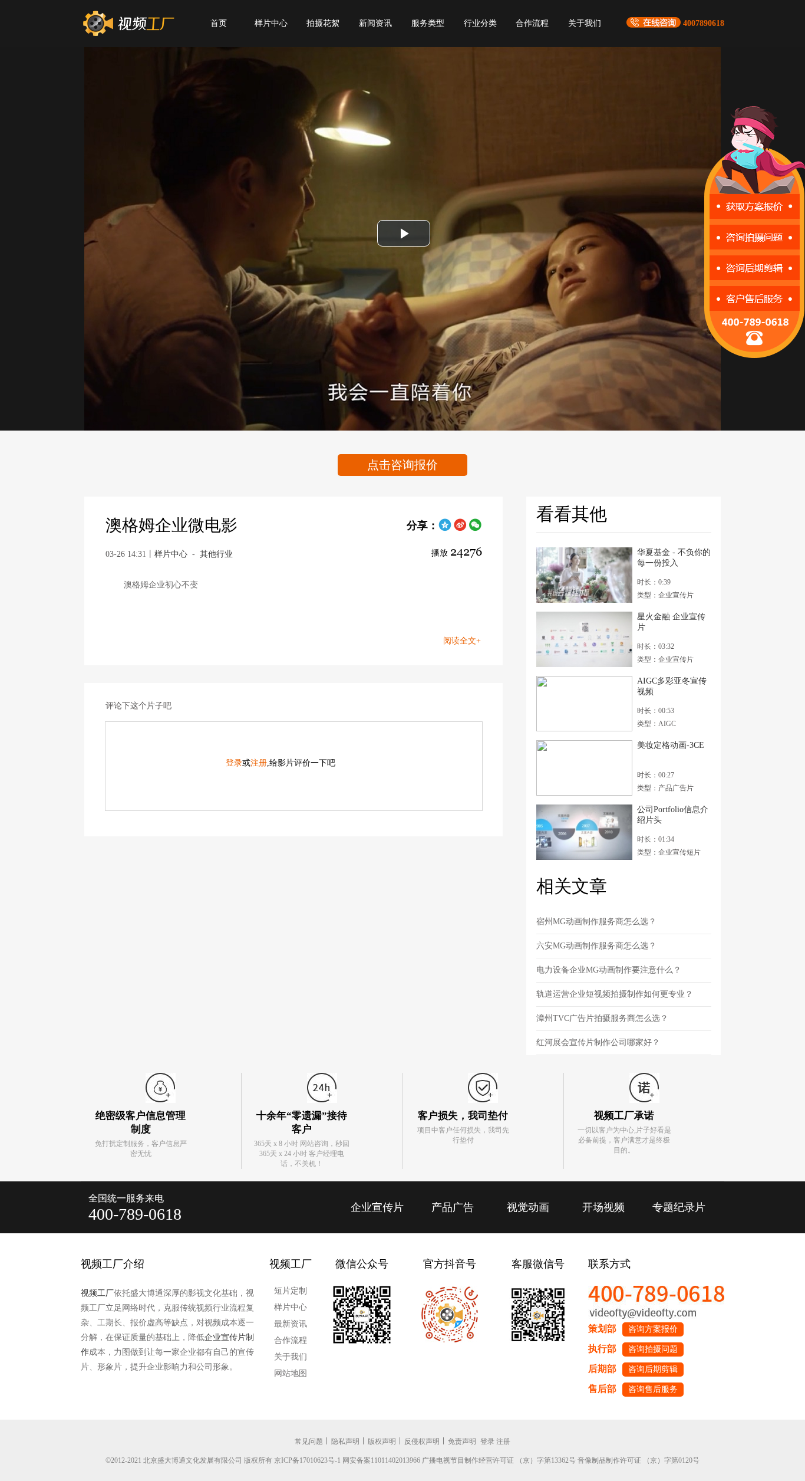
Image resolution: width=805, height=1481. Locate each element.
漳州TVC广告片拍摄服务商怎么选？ (602, 1018)
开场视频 (603, 1207)
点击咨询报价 (402, 464)
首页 (218, 23)
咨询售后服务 (653, 1389)
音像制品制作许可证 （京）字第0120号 (639, 1460)
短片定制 (290, 1290)
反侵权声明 (422, 1441)
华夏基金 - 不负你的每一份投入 (674, 557)
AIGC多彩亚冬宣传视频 (672, 686)
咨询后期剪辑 (653, 1369)
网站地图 (290, 1373)
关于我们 (584, 23)
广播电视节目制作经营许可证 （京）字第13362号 (499, 1460)
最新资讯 (290, 1323)
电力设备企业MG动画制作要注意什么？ (608, 970)
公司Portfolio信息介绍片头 (672, 815)
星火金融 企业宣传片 (671, 622)
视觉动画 (528, 1207)
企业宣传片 (377, 1207)
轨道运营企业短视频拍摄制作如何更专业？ (614, 994)
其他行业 (216, 554)
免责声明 (462, 1441)
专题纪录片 (678, 1207)
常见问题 (309, 1441)
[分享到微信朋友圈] (475, 528)
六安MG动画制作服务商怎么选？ (596, 945)
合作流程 (532, 23)
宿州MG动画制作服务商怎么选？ (596, 921)
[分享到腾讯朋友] (444, 528)
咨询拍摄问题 (653, 1349)
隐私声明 (345, 1441)
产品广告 (452, 1207)
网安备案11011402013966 (381, 1460)
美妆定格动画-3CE (670, 745)
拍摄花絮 (322, 23)
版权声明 (382, 1441)
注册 (258, 762)
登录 (234, 762)
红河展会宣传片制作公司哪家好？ (598, 1042)
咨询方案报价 (653, 1329)
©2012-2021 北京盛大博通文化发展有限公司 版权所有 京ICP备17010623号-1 (223, 1460)
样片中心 (271, 23)
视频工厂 (97, 1293)
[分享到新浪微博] (460, 528)
